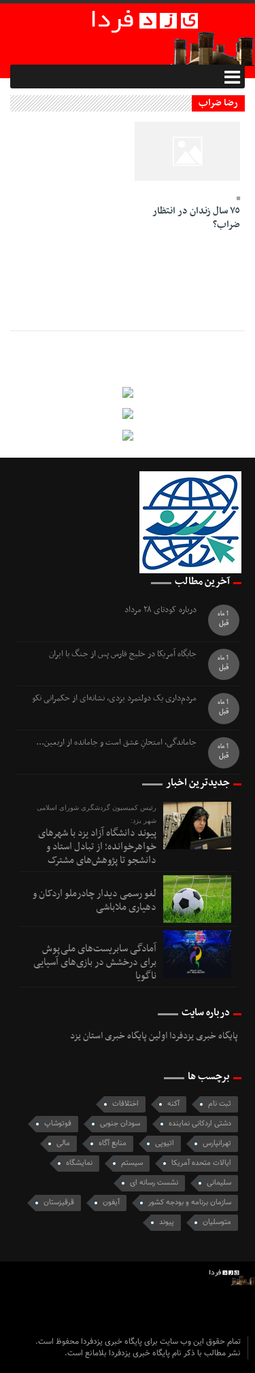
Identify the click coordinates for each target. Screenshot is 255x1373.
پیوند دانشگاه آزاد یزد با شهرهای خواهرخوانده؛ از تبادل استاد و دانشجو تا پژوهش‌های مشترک (97, 846)
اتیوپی (164, 1143)
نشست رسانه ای (154, 1183)
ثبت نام (219, 1104)
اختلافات (125, 1104)
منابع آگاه (112, 1143)
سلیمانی (219, 1183)
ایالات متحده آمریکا (201, 1163)
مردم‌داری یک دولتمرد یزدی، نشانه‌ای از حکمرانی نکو (114, 699)
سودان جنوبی (120, 1124)
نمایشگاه (79, 1163)
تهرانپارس (217, 1143)
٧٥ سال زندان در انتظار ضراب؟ (196, 218)
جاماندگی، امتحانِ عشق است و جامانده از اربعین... (116, 743)
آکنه (173, 1104)
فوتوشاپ (57, 1124)
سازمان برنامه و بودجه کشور (189, 1202)
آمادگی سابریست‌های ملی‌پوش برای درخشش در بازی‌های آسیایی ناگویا (94, 962)
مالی (63, 1143)
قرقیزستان (59, 1202)
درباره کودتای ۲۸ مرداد (160, 610)
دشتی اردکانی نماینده (200, 1124)
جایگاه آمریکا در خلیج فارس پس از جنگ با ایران (123, 654)
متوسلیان (217, 1222)
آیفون (111, 1202)
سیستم (132, 1163)
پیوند (166, 1222)
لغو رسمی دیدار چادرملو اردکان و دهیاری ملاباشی (94, 900)
